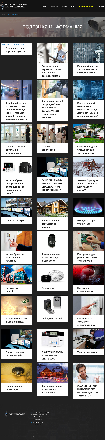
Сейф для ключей (52, 318)
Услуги (64, 6)
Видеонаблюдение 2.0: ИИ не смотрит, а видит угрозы (88, 69)
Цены (73, 6)
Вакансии (54, 6)
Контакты (102, 6)
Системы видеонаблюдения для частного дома (88, 149)
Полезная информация (86, 6)
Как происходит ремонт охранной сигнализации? (87, 257)
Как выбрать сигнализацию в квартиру (15, 257)
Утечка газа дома (87, 352)
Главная (44, 6)
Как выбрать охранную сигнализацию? (86, 321)
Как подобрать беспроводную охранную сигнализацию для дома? (15, 187)
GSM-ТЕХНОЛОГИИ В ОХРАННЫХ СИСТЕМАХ (52, 355)
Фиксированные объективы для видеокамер (51, 257)
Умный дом (48, 288)
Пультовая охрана (16, 220)
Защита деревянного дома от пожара (51, 223)
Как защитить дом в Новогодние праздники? (52, 389)
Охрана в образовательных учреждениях (16, 149)
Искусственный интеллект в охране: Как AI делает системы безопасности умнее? (88, 109)
